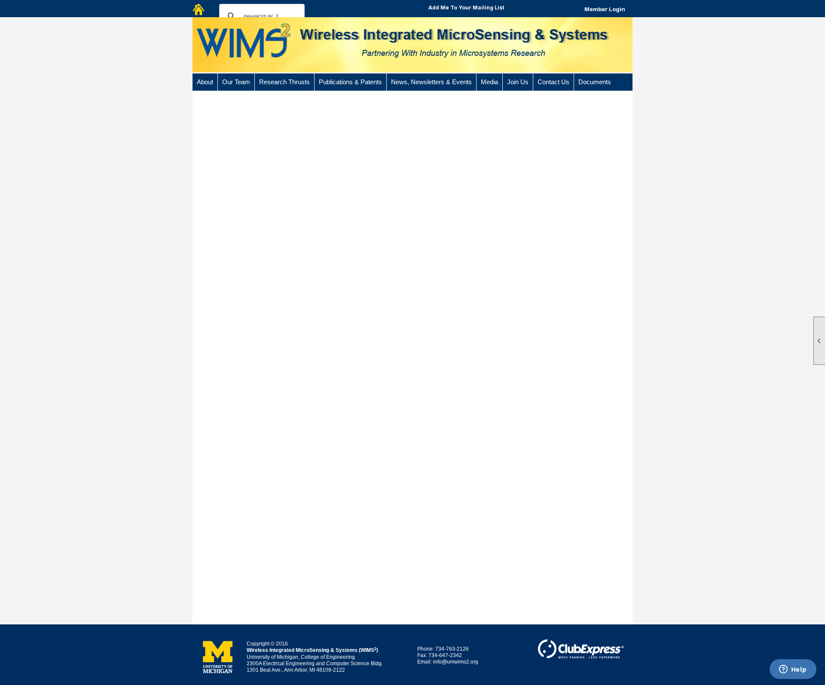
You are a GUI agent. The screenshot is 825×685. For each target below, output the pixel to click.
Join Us (518, 82)
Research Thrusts (284, 82)
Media (489, 82)
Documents (594, 82)
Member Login (604, 9)
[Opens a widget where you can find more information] (792, 670)
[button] (205, 82)
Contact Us (553, 82)
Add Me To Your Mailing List (466, 7)
